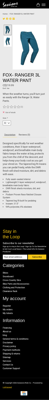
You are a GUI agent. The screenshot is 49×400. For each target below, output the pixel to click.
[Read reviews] (11, 107)
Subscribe (37, 257)
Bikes (5, 272)
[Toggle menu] (43, 5)
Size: (5, 118)
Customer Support (11, 368)
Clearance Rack (10, 291)
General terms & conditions (15, 339)
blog (5, 335)
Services (7, 361)
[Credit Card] (24, 394)
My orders (8, 309)
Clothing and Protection (14, 287)
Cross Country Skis (12, 280)
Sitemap (7, 357)
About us (7, 331)
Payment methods (11, 350)
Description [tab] (9, 134)
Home (5, 14)
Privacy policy (9, 346)
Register (7, 306)
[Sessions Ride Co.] (10, 5)
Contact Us (8, 364)
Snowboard (8, 276)
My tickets (8, 313)
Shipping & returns (11, 353)
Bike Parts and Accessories (16, 284)
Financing (7, 328)
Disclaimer (8, 342)
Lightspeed (7, 387)
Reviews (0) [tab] (24, 134)
